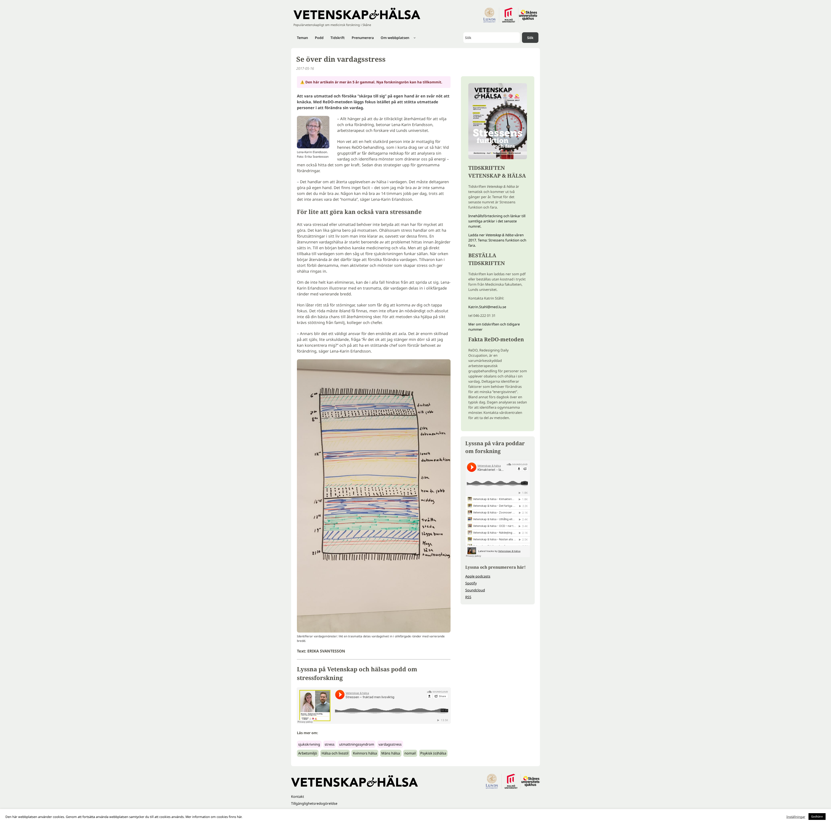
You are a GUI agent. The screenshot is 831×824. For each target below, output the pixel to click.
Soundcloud (475, 590)
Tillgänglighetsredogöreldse (314, 803)
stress (330, 744)
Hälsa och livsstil (335, 753)
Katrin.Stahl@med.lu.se (487, 306)
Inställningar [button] (795, 817)
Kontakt (297, 796)
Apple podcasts (477, 576)
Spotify (471, 583)
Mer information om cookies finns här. (213, 816)
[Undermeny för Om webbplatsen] (415, 38)
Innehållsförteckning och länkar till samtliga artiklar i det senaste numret (496, 221)
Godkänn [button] (817, 816)
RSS (468, 597)
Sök (530, 37)
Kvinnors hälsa (365, 753)
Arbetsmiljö (307, 753)
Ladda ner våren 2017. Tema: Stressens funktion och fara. (497, 240)
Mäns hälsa (390, 753)
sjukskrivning (309, 744)
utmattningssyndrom (356, 744)
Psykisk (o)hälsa (433, 753)
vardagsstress (390, 744)
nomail (410, 753)
